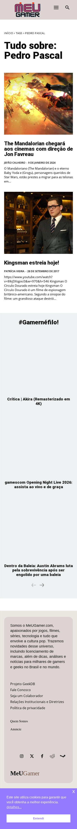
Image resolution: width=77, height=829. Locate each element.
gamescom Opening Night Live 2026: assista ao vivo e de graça (38, 484)
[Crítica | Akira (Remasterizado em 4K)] (38, 362)
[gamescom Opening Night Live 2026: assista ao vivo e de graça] (38, 445)
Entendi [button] (38, 818)
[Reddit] (52, 756)
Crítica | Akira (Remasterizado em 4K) (38, 401)
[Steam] (63, 756)
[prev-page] (34, 585)
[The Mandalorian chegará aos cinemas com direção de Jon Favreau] (38, 104)
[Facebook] (42, 756)
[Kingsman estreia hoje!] (38, 223)
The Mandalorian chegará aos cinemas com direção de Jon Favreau (38, 148)
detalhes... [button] (14, 807)
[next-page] (41, 585)
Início (8, 33)
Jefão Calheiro (14, 162)
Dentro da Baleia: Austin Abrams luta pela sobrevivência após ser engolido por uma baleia (38, 570)
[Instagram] (21, 756)
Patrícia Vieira (14, 271)
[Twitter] (32, 756)
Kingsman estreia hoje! (31, 263)
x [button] (73, 791)
